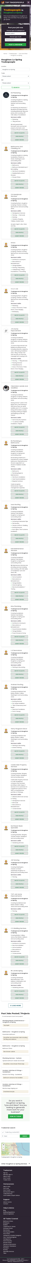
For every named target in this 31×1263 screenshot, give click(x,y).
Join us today (15, 1116)
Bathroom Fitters (8, 1221)
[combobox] (15, 69)
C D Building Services (18, 928)
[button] (3, 1145)
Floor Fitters (6, 1233)
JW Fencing (15, 860)
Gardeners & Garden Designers (12, 1235)
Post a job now (15, 44)
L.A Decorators (16, 650)
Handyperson (7, 1239)
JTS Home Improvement (16, 330)
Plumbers (6, 1248)
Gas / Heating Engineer (10, 1237)
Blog (4, 1210)
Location (3, 66)
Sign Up (5, 1173)
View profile (19, 136)
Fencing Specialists (8, 1232)
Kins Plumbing (16, 606)
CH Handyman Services (16, 195)
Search (16, 87)
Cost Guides (6, 1195)
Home (5, 53)
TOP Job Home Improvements (16, 895)
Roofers (5, 1249)
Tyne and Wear (23, 53)
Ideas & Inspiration (8, 1214)
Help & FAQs (6, 1176)
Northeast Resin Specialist (17, 827)
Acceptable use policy (22, 1260)
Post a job (6, 1188)
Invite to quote (19, 132)
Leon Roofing (15, 504)
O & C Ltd (14, 289)
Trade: (3, 73)
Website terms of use (18, 1261)
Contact (5, 1204)
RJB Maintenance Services (17, 549)
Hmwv (13, 243)
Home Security (7, 1241)
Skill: (2, 80)
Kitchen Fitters (7, 1242)
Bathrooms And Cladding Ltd (17, 147)
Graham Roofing (17, 684)
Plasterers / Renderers (9, 1246)
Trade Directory (7, 1193)
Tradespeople (13, 53)
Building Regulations (9, 1212)
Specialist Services (8, 1251)
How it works (6, 1178)
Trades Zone (6, 1180)
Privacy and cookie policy (9, 1260)
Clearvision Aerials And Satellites (19, 387)
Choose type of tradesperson (15, 30)
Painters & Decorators (9, 1244)
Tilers (4, 1253)
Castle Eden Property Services (19, 766)
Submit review (19, 139)
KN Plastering (16, 93)
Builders (5, 1225)
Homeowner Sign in (8, 1192)
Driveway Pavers (8, 1228)
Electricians (6, 1230)
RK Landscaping (17, 971)
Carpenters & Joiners (9, 1226)
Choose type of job (15, 37)
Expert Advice (16, 1195)
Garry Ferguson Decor (19, 729)
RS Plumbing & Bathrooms (16, 442)
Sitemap (10, 1261)
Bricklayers (6, 1223)
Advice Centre (7, 1202)
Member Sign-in (8, 1174)
